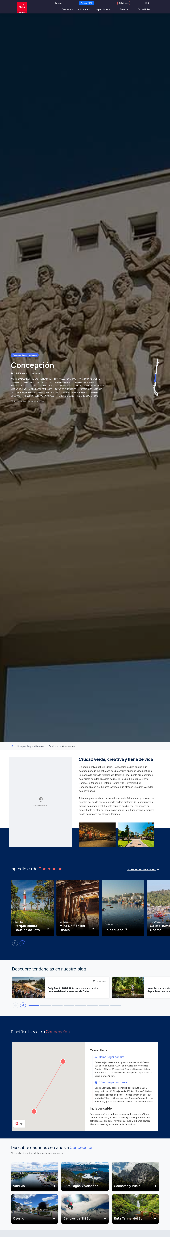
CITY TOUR (31, 386)
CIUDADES (35, 373)
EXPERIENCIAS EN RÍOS (87, 396)
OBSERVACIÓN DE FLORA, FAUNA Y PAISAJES (56, 392)
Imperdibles (102, 9)
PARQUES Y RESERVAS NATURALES (39, 396)
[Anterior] (15, 943)
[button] (63, 1061)
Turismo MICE (86, 3)
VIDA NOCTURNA (19, 389)
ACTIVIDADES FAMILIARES (41, 389)
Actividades (83, 9)
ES (146, 3)
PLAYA (25, 373)
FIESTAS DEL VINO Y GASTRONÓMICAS (54, 382)
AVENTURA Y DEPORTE (89, 379)
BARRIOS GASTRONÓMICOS (39, 379)
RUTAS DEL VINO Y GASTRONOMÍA (91, 386)
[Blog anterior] (15, 1005)
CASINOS (83, 392)
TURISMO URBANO (66, 396)
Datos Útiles (144, 9)
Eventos (124, 9)
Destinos (67, 9)
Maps (21, 1123)
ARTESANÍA (29, 382)
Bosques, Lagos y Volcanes (31, 746)
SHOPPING (16, 382)
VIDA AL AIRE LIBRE (64, 386)
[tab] (34, 1005)
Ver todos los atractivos (141, 869)
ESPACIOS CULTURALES (66, 389)
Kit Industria (124, 3)
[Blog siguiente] (23, 1005)
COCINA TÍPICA (46, 386)
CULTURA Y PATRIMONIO (22, 392)
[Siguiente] (22, 943)
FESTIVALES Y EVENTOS (65, 379)
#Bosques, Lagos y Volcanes (25, 355)
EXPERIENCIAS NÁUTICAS (91, 389)
